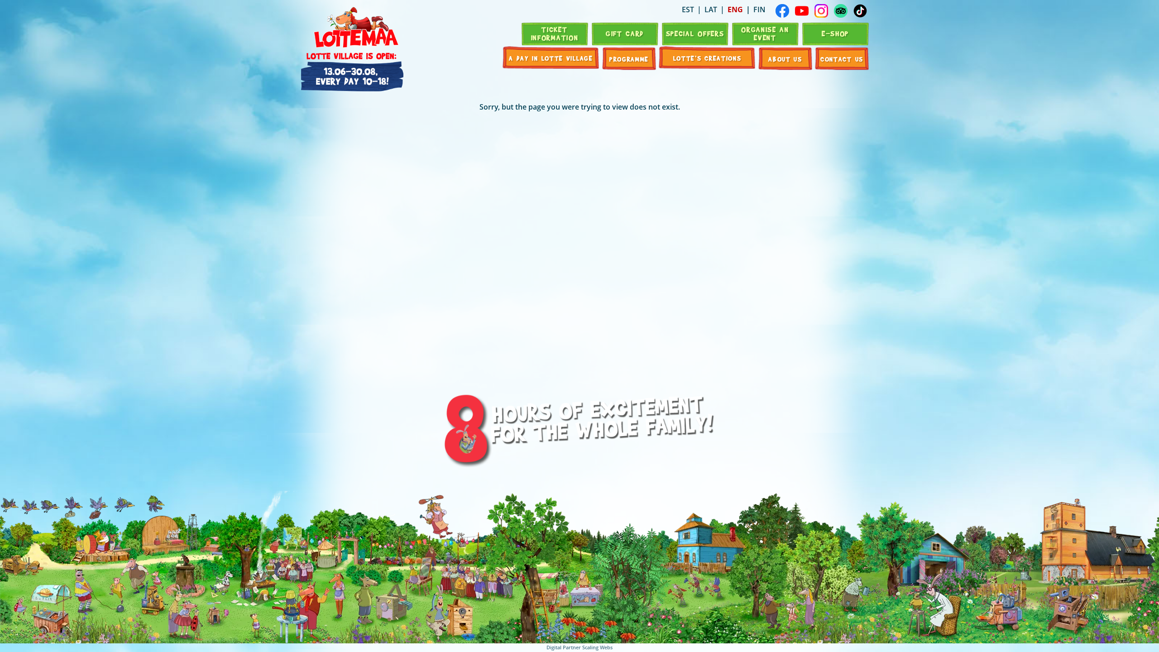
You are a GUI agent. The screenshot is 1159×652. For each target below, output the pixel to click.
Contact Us (841, 59)
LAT (710, 9)
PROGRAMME (629, 59)
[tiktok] (860, 11)
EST (688, 9)
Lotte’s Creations (707, 58)
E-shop (835, 33)
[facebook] (782, 11)
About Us (785, 59)
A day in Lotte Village (551, 58)
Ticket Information (555, 33)
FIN (759, 9)
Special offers (695, 33)
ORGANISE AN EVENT (765, 33)
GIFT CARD (625, 33)
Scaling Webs (597, 647)
